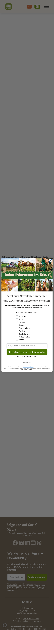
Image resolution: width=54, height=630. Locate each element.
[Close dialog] (50, 260)
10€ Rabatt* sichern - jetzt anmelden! (27, 352)
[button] (4, 625)
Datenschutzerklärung (28, 367)
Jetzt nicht (27, 363)
